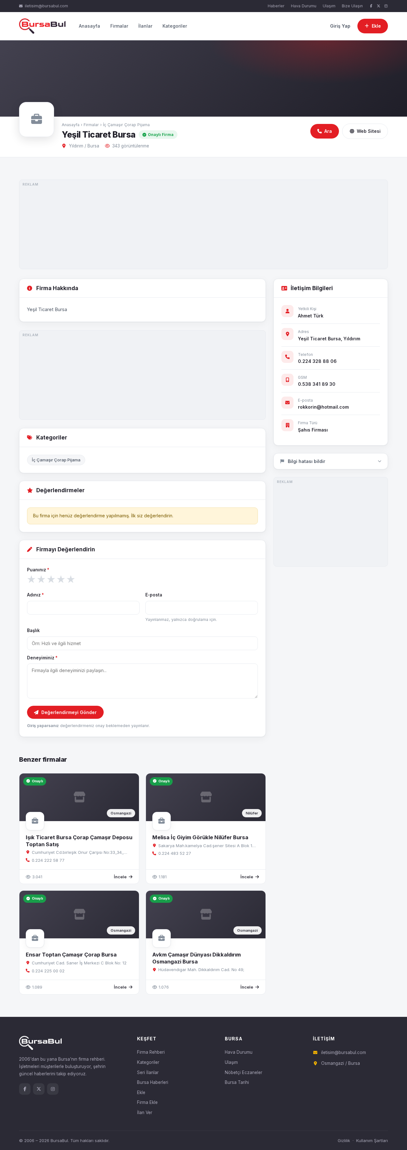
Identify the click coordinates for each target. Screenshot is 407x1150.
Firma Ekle (147, 1102)
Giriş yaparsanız (43, 725)
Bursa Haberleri (152, 1082)
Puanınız (38, 569)
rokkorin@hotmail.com (323, 407)
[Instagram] (386, 6)
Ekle (141, 1092)
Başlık (33, 630)
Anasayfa (89, 26)
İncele (120, 876)
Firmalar (119, 26)
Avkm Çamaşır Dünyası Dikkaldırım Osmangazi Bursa (196, 957)
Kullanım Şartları (372, 1140)
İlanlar (145, 26)
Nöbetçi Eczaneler (243, 1072)
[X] (379, 6)
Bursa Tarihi (237, 1082)
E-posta (153, 594)
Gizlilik (344, 1140)
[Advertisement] (203, 224)
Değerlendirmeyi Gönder (69, 712)
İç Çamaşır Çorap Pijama (126, 124)
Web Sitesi (369, 131)
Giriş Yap (340, 26)
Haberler (276, 5)
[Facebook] (371, 6)
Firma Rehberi (151, 1052)
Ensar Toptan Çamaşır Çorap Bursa (71, 954)
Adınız (35, 594)
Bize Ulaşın (352, 5)
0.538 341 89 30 (316, 384)
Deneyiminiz (42, 657)
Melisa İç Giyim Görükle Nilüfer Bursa (200, 837)
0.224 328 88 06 (317, 361)
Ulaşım (329, 5)
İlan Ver (144, 1112)
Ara (328, 131)
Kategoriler (174, 26)
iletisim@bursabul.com (46, 5)
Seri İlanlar (148, 1072)
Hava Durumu (303, 5)
